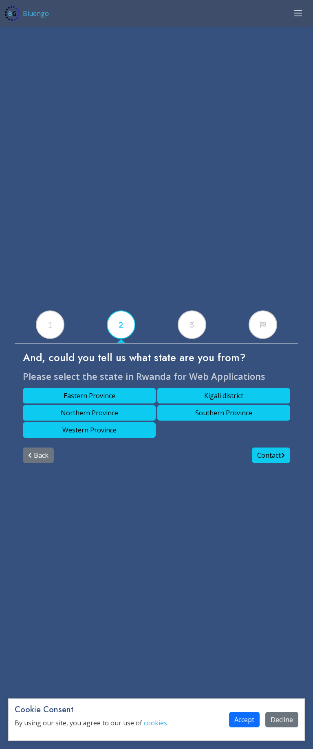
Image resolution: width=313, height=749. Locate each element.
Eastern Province (89, 395)
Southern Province (223, 412)
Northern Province (89, 412)
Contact (269, 455)
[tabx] (50, 324)
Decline (282, 719)
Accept (244, 719)
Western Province (89, 429)
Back (40, 455)
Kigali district (223, 395)
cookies (155, 722)
